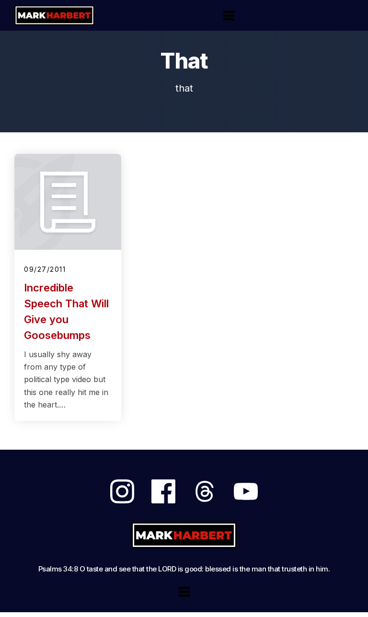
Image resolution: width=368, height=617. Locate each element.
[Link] (122, 491)
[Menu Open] (229, 16)
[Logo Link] (54, 15)
